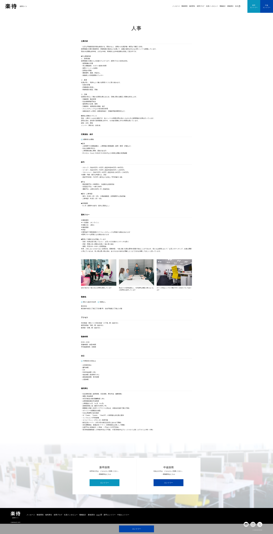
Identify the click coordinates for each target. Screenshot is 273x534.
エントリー (136, 529)
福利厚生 (192, 6)
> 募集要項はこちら (104, 474)
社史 (236, 6)
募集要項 (230, 6)
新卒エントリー (254, 6)
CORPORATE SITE (15, 522)
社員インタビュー (212, 6)
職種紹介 (223, 6)
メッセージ (176, 6)
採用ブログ (200, 6)
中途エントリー (266, 6)
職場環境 (184, 6)
